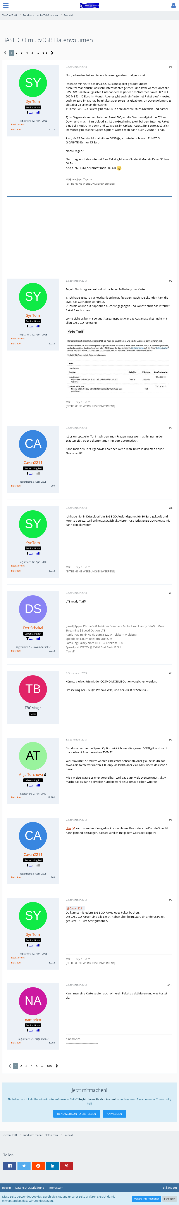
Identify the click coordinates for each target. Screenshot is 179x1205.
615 (45, 52)
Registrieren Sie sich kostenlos (98, 1099)
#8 (170, 820)
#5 (170, 593)
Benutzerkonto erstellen (76, 1114)
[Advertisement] (89, 233)
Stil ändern (170, 1188)
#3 (170, 428)
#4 (170, 508)
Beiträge (16, 129)
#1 (170, 67)
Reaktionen (17, 124)
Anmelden (114, 1114)
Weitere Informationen (147, 1198)
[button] (6, 5)
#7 (170, 740)
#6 (170, 673)
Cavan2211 (76, 908)
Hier (68, 828)
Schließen (169, 1198)
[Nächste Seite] (52, 53)
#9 (170, 900)
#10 (169, 985)
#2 (170, 281)
